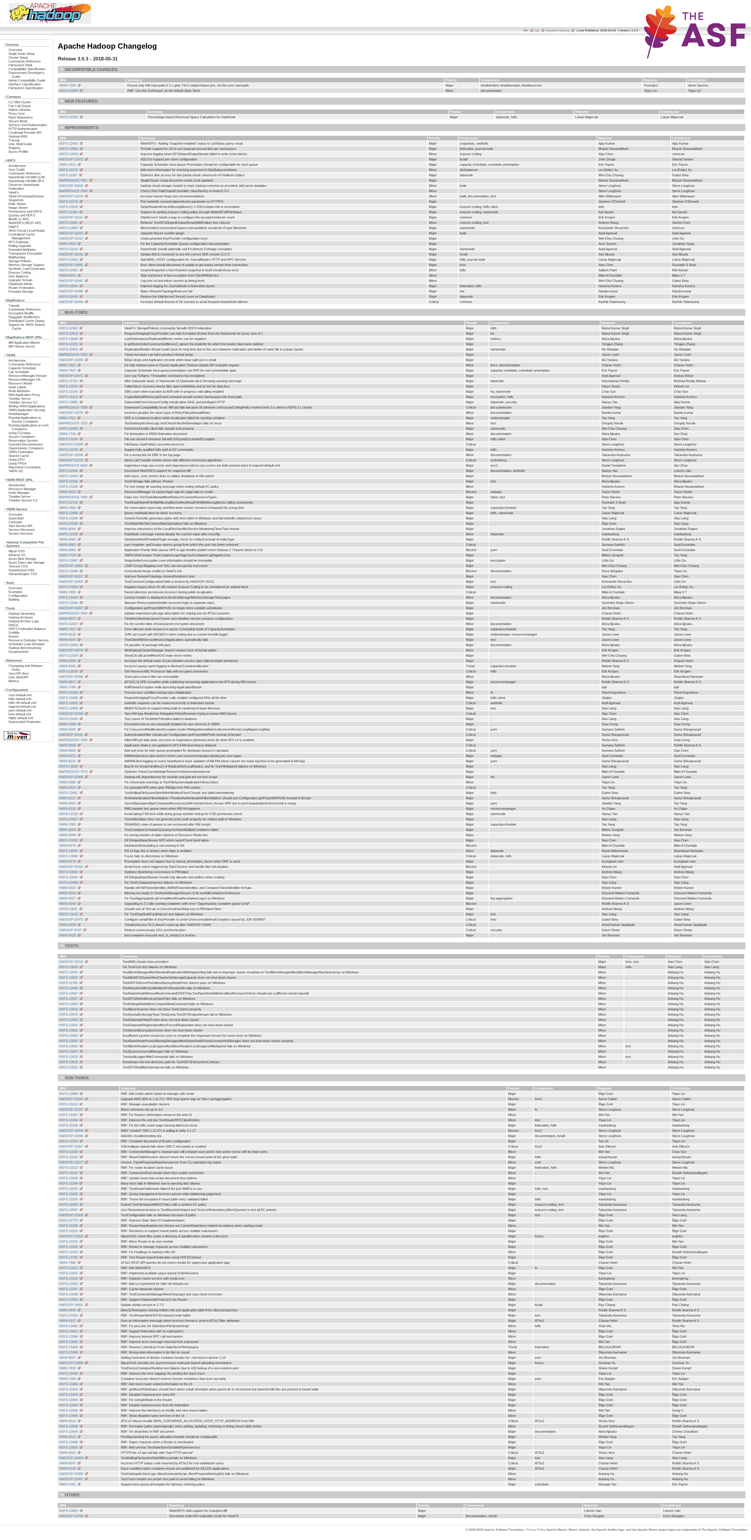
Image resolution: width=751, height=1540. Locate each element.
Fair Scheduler (19, 372)
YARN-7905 (67, 592)
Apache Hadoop (558, 30)
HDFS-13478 (68, 1394)
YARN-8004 (67, 750)
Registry (15, 148)
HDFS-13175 (68, 170)
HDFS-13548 (68, 988)
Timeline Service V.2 (23, 402)
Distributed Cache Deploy (27, 321)
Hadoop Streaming (22, 613)
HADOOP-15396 (71, 676)
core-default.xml (20, 695)
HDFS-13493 (68, 296)
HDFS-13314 (68, 249)
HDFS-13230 (68, 1151)
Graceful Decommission (26, 444)
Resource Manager (22, 489)
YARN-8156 (67, 661)
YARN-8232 (67, 808)
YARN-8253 (67, 1452)
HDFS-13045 (68, 1342)
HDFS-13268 (68, 523)
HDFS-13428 (68, 1347)
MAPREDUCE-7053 (73, 354)
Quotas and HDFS (22, 215)
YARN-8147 (67, 639)
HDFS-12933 (68, 154)
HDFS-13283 (68, 117)
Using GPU (17, 459)
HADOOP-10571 (71, 375)
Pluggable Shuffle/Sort (24, 317)
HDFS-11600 (68, 222)
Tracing (14, 140)
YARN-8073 (67, 618)
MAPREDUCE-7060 (73, 191)
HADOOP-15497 (71, 1479)
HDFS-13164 (68, 439)
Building (14, 599)
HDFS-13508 (68, 1426)
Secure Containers (22, 436)
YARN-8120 (67, 634)
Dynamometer (19, 651)
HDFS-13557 (68, 998)
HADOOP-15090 (71, 1136)
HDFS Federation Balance (27, 629)
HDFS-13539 (68, 840)
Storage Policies (20, 261)
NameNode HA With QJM (27, 177)
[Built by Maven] (17, 739)
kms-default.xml (20, 714)
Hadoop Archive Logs (24, 621)
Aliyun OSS (17, 551)
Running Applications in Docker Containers (25, 419)
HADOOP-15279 (71, 196)
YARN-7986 (67, 1262)
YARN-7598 (67, 724)
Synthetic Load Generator (27, 268)
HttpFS (13, 226)
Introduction (17, 485)
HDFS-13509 (68, 766)
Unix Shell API (18, 677)
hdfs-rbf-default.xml (22, 702)
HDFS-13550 (68, 1004)
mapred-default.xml (22, 706)
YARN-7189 (67, 1378)
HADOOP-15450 (71, 866)
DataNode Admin (20, 284)
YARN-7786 (67, 687)
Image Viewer (18, 207)
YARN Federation (21, 452)
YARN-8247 (67, 1463)
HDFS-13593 (68, 1046)
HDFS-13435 (68, 1373)
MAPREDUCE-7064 (73, 497)
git (537, 30)
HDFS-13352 (68, 1283)
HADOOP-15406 (71, 777)
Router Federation (21, 287)
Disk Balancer (18, 276)
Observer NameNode (24, 185)
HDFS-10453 (68, 349)
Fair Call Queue (20, 106)
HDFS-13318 (68, 1252)
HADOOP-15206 (71, 360)
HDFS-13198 (68, 1225)
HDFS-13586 (68, 856)
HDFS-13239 (68, 486)
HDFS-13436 (68, 645)
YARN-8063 (67, 539)
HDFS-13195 (68, 534)
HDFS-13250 (68, 1246)
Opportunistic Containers (26, 448)
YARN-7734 (67, 555)
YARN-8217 (67, 798)
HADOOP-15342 (71, 254)
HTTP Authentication (23, 129)
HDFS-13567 (68, 993)
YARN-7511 (67, 418)
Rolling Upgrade (20, 246)
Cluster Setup (18, 57)
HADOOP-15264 (71, 1130)
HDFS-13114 (68, 397)
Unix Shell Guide (20, 144)
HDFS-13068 (68, 1093)
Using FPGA (17, 463)
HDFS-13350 (68, 587)
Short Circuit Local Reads (27, 230)
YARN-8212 (67, 1437)
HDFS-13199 (68, 1125)
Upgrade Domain (21, 280)
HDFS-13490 (68, 1400)
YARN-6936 (67, 1310)
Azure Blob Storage (22, 558)
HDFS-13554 (68, 1025)
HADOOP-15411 (71, 734)
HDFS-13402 (68, 1326)
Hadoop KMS (18, 136)
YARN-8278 (67, 845)
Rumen (14, 636)
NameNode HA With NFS (26, 181)
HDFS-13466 (68, 1384)
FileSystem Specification (26, 88)
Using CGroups (20, 433)
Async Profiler (18, 151)
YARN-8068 (67, 550)
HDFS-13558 (68, 1019)
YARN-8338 (67, 924)
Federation (16, 188)
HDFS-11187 (68, 175)
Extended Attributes (22, 249)
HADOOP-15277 (71, 1162)
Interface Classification (25, 84)
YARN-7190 (67, 85)
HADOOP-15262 (71, 1236)
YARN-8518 (67, 935)
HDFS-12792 (68, 1257)
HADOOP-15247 (71, 1109)
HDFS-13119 (68, 1104)
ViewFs (14, 192)
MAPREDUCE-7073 (73, 771)
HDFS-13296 (68, 518)
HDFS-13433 (68, 703)
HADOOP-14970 (71, 650)
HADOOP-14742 (71, 1516)
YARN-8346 (67, 903)
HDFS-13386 (68, 1352)
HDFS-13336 (68, 719)
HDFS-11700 (68, 983)
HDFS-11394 (68, 212)
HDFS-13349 (68, 571)
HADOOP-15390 (71, 713)
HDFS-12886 (68, 513)
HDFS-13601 (68, 872)
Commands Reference (25, 61)
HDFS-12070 (68, 386)
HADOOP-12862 (71, 565)
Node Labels (17, 387)
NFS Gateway (19, 242)
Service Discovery (22, 529)
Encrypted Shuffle (21, 313)
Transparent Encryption (25, 253)
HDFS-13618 (68, 914)
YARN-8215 (67, 1421)
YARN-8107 (67, 1320)
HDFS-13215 (68, 1241)
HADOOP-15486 (71, 291)
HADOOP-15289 (71, 444)
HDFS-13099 (68, 90)
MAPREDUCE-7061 (73, 180)
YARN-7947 (67, 370)
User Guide (17, 169)
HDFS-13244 (68, 476)
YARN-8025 (67, 803)
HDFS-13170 (68, 201)
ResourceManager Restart (28, 375)
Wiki (525, 30)
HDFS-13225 (68, 207)
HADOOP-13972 (71, 159)
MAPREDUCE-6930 (73, 465)
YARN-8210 (67, 761)
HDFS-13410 (68, 1331)
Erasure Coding (20, 272)
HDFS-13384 (68, 1336)
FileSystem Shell (20, 65)
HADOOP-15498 (71, 1473)
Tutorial (14, 305)
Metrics (14, 681)
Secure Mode (18, 121)
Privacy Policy (536, 1529)
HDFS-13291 (68, 1273)
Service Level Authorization (28, 125)
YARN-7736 (67, 434)
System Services (21, 533)
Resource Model (20, 383)
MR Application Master (24, 342)
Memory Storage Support (26, 265)
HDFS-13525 (68, 1447)
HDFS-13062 (68, 148)
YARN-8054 (67, 529)
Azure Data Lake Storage (27, 562)
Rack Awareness (21, 117)
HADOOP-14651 (71, 1305)
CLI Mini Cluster (20, 102)
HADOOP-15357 (71, 608)
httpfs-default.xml (21, 718)
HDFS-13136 (68, 814)
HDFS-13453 (68, 1389)
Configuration (18, 595)
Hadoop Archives (21, 617)
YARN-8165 (67, 666)
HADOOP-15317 (71, 576)
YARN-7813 (67, 164)
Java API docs (19, 673)
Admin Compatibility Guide (27, 80)
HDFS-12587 (68, 1210)
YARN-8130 (67, 1468)
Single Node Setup (22, 53)
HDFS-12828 (68, 671)
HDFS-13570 (68, 1014)
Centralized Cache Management (22, 236)
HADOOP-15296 (71, 455)
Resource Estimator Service (29, 640)
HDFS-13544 (68, 286)
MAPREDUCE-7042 (73, 740)
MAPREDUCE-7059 (73, 407)
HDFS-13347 (68, 1289)
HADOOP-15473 (71, 919)
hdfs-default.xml (20, 699)
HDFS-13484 (68, 1405)
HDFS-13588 (68, 882)
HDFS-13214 (68, 1141)
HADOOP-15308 (71, 1215)
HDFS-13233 (68, 1157)
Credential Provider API (25, 132)
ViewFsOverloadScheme (26, 196)
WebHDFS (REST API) (25, 223)
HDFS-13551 (68, 977)
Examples (16, 592)
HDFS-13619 (68, 1056)
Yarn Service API (20, 526)
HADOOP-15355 (71, 581)
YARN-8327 (67, 898)
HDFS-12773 (68, 1220)
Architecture (17, 165)
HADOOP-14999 (71, 1363)
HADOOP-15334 (71, 233)
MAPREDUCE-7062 (73, 613)
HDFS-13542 (68, 972)
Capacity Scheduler (22, 368)
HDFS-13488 (68, 1442)
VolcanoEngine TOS (23, 574)
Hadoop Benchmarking (25, 648)
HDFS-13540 (68, 877)
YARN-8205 (67, 745)
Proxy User (17, 113)
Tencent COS (18, 566)
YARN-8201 (67, 275)
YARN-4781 (67, 1484)
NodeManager (19, 414)
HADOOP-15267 (71, 1146)
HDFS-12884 (68, 228)
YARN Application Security (27, 410)
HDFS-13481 (68, 792)
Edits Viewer (17, 204)
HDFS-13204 (68, 1278)
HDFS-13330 (68, 655)
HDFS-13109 (68, 449)
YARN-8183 (67, 729)
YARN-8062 (67, 544)
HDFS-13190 (68, 470)
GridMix (14, 632)
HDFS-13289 (68, 1294)
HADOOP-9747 (70, 930)
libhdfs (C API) (19, 219)
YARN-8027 (67, 1357)
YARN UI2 (16, 471)
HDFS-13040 (68, 428)
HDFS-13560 (68, 1035)
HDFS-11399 (68, 1183)
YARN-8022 (67, 492)
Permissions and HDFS (25, 211)
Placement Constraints (25, 467)
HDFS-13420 (68, 597)
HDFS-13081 (68, 402)
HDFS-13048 (68, 338)
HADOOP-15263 (71, 185)
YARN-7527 (67, 629)
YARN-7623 (67, 243)
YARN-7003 (67, 824)
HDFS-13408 (68, 708)
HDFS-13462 (68, 259)
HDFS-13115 (68, 344)
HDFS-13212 (68, 1167)
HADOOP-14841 (71, 265)
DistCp (13, 625)
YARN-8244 (67, 829)
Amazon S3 (17, 555)
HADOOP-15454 (71, 1458)
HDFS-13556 (68, 1030)
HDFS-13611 (68, 909)
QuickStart (16, 518)
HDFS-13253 (68, 1194)
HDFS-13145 (68, 391)
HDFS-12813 (68, 333)
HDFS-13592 (68, 1041)
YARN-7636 (67, 507)
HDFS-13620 (68, 1062)
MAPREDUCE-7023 (73, 423)
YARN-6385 (67, 782)
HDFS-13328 (68, 602)
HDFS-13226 (68, 1199)
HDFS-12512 (68, 1268)
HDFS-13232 (68, 1173)
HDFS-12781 (68, 381)
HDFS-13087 (68, 560)
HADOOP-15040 (71, 1099)
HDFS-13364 (68, 1299)
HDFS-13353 (68, 1315)
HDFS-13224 (68, 1231)
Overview (15, 50)
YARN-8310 (67, 888)
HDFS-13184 (68, 1120)
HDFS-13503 (68, 967)
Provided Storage (21, 291)
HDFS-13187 (68, 1115)
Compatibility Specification (27, 69)
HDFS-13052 (68, 1510)
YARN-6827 (67, 682)
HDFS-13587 (68, 1051)
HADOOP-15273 (71, 460)
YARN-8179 (67, 861)
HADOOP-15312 (71, 238)
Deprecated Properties (25, 722)
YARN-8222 (67, 787)
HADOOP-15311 (71, 217)
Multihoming (17, 257)
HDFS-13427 (68, 624)
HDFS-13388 (68, 697)
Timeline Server (20, 398)
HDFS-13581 (68, 851)
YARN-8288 (67, 835)
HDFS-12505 (68, 1204)
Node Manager (19, 492)
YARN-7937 (67, 365)
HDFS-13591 (68, 1067)
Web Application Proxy (24, 395)
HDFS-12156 (68, 481)
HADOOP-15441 (71, 280)
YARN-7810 (67, 1368)
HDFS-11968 (68, 328)
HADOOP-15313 (71, 961)
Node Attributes (19, 391)
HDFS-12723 (68, 502)
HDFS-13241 (68, 1188)
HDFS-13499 (68, 1415)
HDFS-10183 (68, 692)
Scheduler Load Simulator (27, 644)
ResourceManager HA (24, 379)
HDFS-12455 (68, 143)
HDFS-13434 (68, 1431)
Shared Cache (19, 456)
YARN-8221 (67, 756)
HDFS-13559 (68, 1009)
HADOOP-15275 (71, 412)
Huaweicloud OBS (21, 570)
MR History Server (22, 346)
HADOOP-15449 (71, 302)
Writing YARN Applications (27, 406)
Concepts (15, 522)
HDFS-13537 (68, 819)
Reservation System (23, 440)
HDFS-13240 (68, 1178)
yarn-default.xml (20, 710)
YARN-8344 (67, 893)
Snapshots (16, 200)
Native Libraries (20, 109)
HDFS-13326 (68, 1410)
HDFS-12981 (68, 270)
